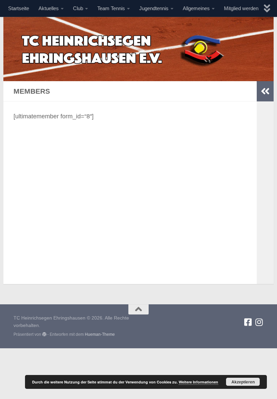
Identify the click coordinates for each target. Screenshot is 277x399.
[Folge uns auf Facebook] (248, 322)
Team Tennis (111, 8)
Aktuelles (49, 8)
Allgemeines (196, 8)
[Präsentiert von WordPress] (44, 334)
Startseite (18, 8)
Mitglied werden (241, 8)
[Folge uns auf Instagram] (259, 322)
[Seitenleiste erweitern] (265, 91)
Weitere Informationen (198, 381)
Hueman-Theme (100, 334)
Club (78, 8)
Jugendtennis (154, 8)
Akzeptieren (243, 382)
